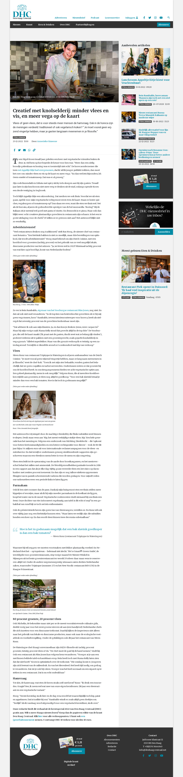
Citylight (126, 297)
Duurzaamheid (145, 161)
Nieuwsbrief (78, 17)
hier (40, 716)
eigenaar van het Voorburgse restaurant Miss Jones (63, 310)
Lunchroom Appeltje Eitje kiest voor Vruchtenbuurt (146, 81)
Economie (158, 161)
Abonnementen (112, 739)
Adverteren (61, 17)
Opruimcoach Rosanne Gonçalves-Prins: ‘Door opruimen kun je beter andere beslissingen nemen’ (154, 154)
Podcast (95, 17)
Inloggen (130, 17)
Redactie (112, 746)
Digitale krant (71, 761)
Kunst (29, 24)
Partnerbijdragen (85, 24)
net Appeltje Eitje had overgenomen (35, 170)
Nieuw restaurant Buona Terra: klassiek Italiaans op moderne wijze (153, 115)
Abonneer (163, 24)
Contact (112, 750)
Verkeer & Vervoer (146, 139)
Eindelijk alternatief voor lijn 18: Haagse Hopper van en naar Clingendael (153, 132)
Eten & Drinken (46, 24)
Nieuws (16, 24)
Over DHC (65, 24)
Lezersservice (112, 17)
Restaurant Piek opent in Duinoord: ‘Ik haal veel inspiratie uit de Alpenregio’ (145, 290)
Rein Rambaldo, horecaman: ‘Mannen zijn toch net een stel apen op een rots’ (154, 98)
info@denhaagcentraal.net (152, 750)
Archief (71, 765)
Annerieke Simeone (47, 141)
